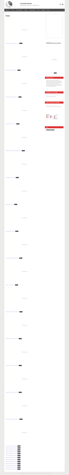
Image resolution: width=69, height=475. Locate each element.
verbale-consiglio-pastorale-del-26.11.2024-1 (12, 365)
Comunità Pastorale (26, 3)
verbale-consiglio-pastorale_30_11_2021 (11, 451)
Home (6, 13)
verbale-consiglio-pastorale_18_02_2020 (11, 467)
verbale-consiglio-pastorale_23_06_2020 (11, 463)
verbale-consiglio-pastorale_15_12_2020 (11, 459)
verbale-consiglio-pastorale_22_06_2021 (11, 453)
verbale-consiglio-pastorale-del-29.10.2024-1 (12, 392)
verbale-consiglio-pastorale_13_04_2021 (11, 455)
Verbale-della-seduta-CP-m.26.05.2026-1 (11, 70)
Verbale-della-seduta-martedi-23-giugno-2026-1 (12, 43)
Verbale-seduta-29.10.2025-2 (10, 204)
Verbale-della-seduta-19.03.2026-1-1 (11, 123)
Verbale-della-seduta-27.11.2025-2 (10, 177)
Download (21, 43)
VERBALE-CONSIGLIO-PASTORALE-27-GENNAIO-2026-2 (13, 150)
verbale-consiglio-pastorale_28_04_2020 (11, 465)
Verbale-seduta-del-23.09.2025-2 (10, 231)
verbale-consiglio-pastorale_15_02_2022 (11, 449)
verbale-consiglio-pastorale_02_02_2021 (11, 457)
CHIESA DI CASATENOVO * (47, 473)
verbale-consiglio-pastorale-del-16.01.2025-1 (12, 338)
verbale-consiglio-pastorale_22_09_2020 (11, 461)
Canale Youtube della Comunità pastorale (52, 105)
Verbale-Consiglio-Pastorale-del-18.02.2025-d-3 (12, 311)
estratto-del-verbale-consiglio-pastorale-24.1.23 (12, 419)
